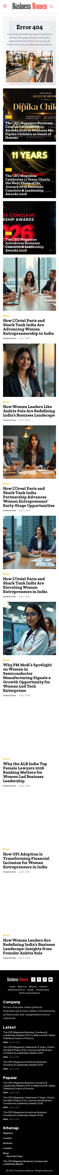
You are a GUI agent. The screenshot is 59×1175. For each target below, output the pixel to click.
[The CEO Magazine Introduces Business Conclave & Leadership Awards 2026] (29, 227)
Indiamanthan (9, 338)
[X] (45, 979)
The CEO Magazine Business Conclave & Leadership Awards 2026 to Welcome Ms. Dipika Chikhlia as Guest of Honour (29, 1035)
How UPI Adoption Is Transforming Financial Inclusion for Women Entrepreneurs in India (26, 860)
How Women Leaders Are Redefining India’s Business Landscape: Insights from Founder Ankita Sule (29, 946)
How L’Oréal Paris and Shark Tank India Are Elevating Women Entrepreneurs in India (25, 585)
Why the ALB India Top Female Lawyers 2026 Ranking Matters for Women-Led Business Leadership (25, 772)
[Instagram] (39, 979)
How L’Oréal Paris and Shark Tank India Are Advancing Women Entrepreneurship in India (28, 327)
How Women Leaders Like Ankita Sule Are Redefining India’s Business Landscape (29, 411)
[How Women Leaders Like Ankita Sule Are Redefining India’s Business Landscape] (29, 370)
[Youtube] (50, 979)
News (8, 117)
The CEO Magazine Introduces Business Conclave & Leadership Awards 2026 (25, 1063)
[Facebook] (33, 979)
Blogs (6, 316)
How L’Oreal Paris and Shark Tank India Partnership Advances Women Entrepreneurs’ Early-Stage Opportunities (29, 497)
